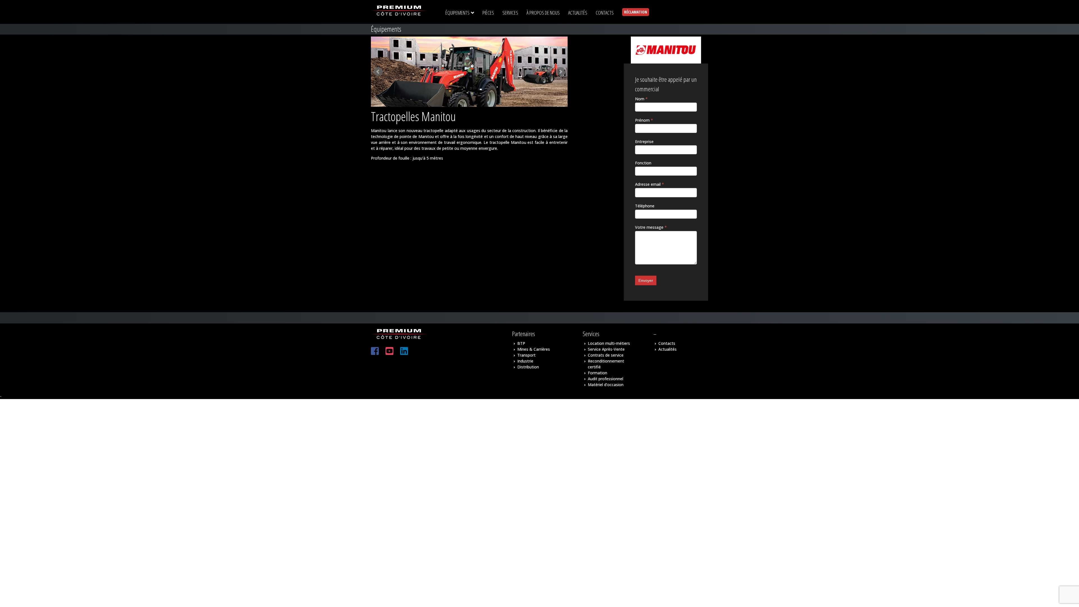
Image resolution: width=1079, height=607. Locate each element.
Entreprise (644, 141)
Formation (597, 372)
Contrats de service (606, 355)
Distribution (528, 367)
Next (560, 71)
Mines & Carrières (533, 349)
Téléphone (644, 206)
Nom (641, 98)
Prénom (644, 120)
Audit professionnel (605, 378)
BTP (521, 343)
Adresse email (649, 184)
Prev (378, 71)
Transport (526, 355)
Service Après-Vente (606, 349)
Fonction (643, 163)
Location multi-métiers (609, 343)
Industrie (525, 361)
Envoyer (645, 280)
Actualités (667, 349)
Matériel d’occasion (606, 384)
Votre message (651, 227)
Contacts (666, 343)
